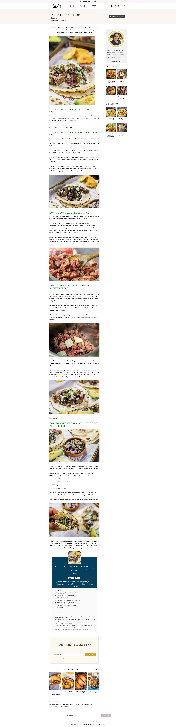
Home (52, 11)
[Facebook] (111, 6)
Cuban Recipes (93, 6)
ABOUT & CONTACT (99, 725)
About (103, 6)
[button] (51, 20)
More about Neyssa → (116, 61)
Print (72, 578)
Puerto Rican (82, 6)
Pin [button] (78, 578)
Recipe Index (72, 6)
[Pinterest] (115, 6)
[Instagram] (118, 6)
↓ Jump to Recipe (117, 16)
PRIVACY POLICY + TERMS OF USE (81, 725)
